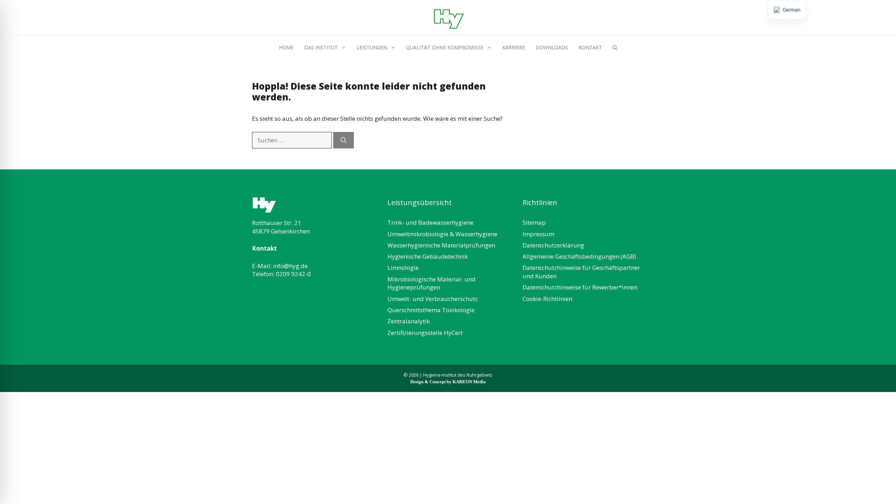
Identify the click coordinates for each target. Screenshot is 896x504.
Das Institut (321, 47)
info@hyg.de (290, 266)
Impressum (538, 234)
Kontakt (590, 47)
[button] (615, 47)
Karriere (513, 47)
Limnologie (403, 268)
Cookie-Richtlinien (547, 299)
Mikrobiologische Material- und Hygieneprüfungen (431, 283)
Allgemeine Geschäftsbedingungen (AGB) (579, 256)
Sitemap (534, 222)
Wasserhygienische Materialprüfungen (441, 245)
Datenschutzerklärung (553, 245)
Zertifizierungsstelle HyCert (425, 333)
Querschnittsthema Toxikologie (431, 310)
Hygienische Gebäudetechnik (427, 256)
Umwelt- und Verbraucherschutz (432, 299)
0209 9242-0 (293, 274)
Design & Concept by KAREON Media (448, 381)
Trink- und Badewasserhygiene (430, 222)
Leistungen (372, 47)
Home (286, 47)
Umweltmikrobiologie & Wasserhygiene (442, 234)
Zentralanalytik (408, 321)
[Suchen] (343, 140)
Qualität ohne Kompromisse (444, 47)
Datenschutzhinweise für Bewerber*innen (580, 287)
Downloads (552, 47)
